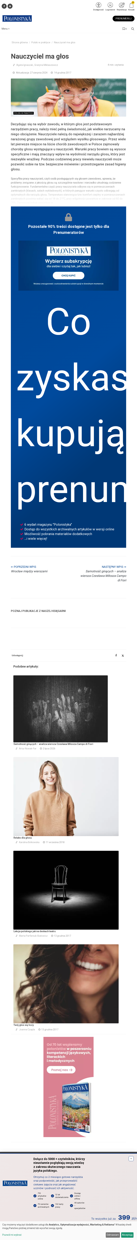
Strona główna (20, 42)
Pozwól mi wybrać (12, 1234)
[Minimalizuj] (131, 1158)
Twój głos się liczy (24, 1025)
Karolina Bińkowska (29, 842)
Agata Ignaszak (24, 65)
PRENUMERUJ (123, 18)
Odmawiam (113, 1234)
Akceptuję (127, 1234)
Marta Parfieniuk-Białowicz (33, 935)
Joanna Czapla (27, 1029)
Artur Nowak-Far (27, 748)
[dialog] (68, 1230)
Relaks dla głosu (23, 837)
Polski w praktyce (40, 42)
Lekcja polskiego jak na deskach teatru (35, 931)
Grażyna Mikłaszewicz (46, 65)
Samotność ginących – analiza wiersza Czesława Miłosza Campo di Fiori (53, 744)
